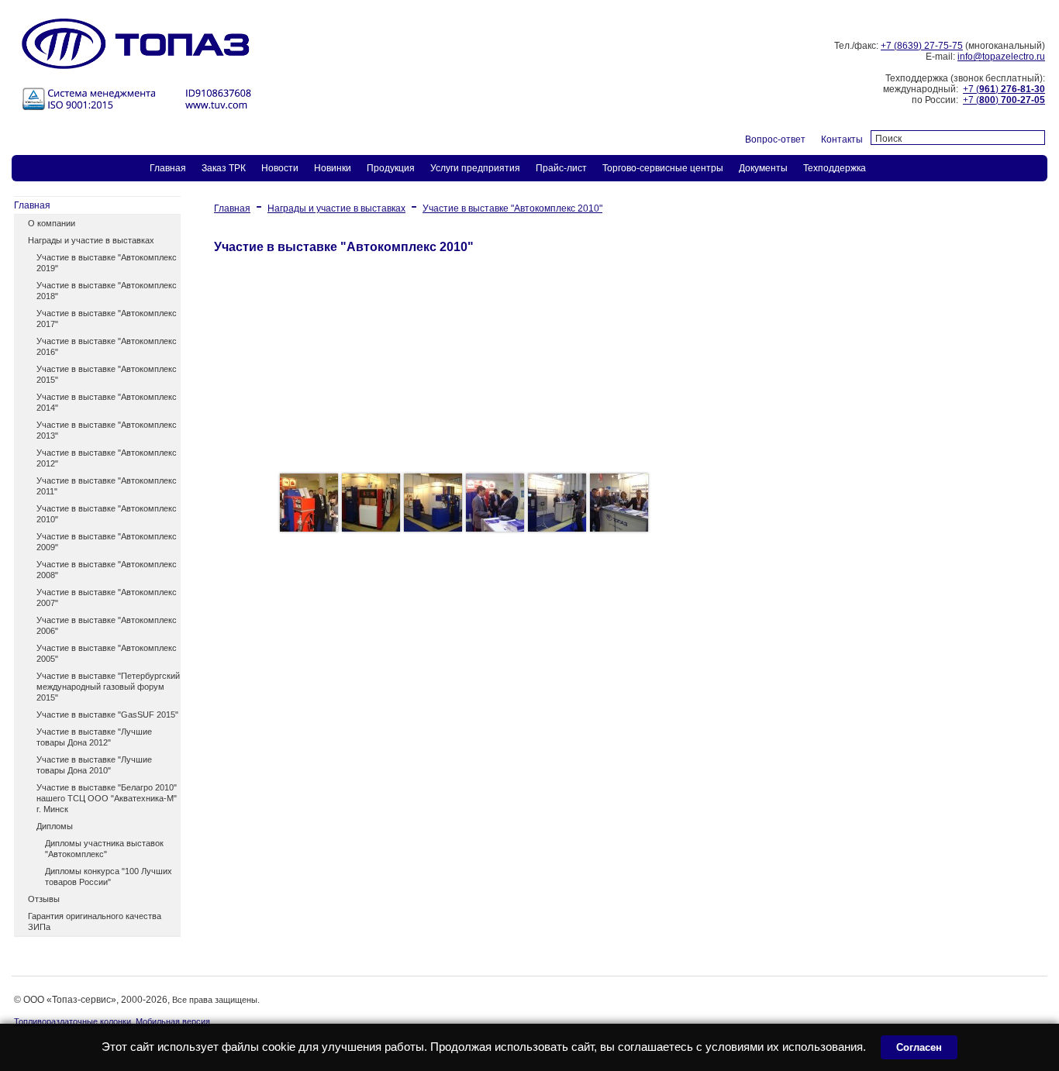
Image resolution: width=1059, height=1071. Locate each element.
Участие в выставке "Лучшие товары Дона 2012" (94, 737)
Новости (279, 168)
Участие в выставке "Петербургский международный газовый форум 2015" (108, 686)
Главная (168, 168)
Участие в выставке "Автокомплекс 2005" (106, 653)
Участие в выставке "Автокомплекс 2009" (106, 542)
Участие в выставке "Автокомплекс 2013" (106, 430)
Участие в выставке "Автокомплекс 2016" (106, 346)
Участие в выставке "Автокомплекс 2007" (106, 597)
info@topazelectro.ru (1001, 56)
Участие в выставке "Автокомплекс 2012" (106, 458)
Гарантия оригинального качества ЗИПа (94, 921)
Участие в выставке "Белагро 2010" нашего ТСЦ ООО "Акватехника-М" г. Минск (106, 798)
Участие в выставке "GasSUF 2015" (107, 714)
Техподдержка (834, 168)
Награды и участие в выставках (91, 240)
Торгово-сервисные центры (662, 168)
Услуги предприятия (475, 168)
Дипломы (54, 826)
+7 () (1004, 89)
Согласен (919, 1047)
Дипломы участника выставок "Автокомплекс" (104, 849)
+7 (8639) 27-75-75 (922, 45)
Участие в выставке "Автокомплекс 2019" (106, 263)
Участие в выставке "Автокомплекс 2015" (106, 374)
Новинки (332, 168)
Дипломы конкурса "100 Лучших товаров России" (108, 876)
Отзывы (44, 899)
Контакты (842, 139)
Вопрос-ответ (775, 139)
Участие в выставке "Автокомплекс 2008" (106, 570)
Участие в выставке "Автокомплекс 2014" (106, 402)
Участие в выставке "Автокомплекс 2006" (106, 625)
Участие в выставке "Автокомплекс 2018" (106, 291)
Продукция (391, 168)
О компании (51, 223)
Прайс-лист (561, 168)
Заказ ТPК (224, 168)
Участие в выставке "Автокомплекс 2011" (106, 486)
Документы (763, 168)
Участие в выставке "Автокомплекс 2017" (106, 318)
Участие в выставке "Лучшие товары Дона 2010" (94, 765)
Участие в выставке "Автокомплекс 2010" (106, 514)
